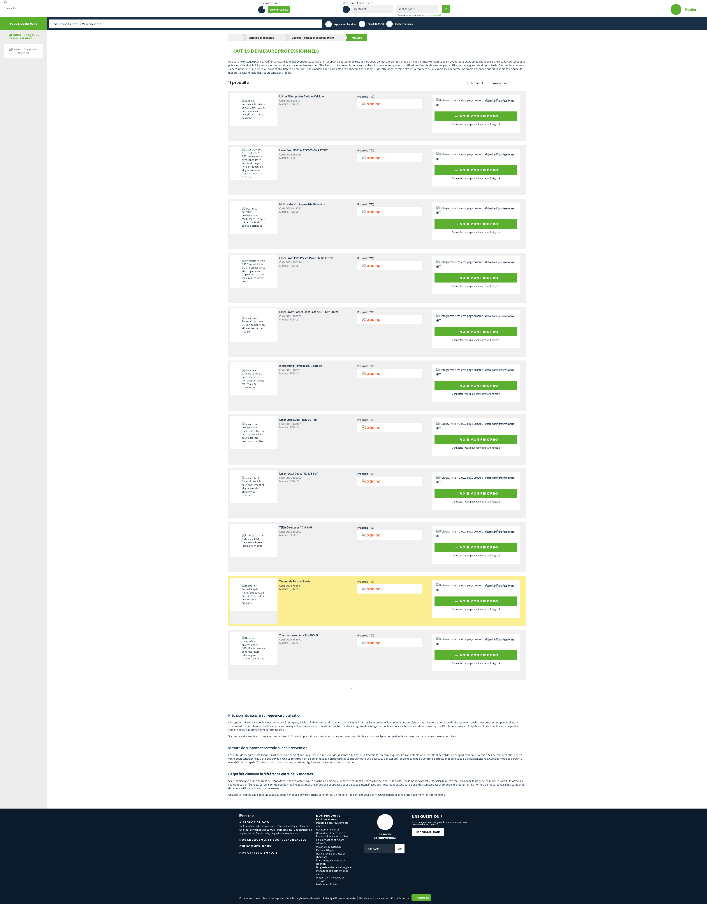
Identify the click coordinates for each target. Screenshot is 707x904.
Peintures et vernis (327, 819)
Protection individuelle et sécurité (330, 879)
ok (400, 848)
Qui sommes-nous (249, 898)
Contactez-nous (428, 832)
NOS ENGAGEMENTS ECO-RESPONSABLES (272, 840)
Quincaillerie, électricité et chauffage (330, 855)
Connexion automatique (409, 15)
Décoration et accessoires (330, 833)
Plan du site (365, 898)
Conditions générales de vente (303, 898)
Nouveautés (381, 898)
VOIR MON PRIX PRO (476, 115)
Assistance (423, 898)
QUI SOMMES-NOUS (255, 846)
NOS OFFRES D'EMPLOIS (258, 853)
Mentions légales (273, 898)
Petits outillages (325, 850)
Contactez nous (400, 898)
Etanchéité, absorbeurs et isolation (330, 862)
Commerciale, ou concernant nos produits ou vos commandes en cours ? (439, 823)
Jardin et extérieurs (327, 884)
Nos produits (328, 816)
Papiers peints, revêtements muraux (332, 824)
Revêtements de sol (327, 829)
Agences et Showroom (385, 836)
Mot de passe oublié (431, 15)
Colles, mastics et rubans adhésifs (330, 841)
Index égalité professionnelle (339, 898)
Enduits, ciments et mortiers (332, 836)
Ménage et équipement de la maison (332, 872)
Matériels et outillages (328, 846)
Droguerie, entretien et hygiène (334, 867)
